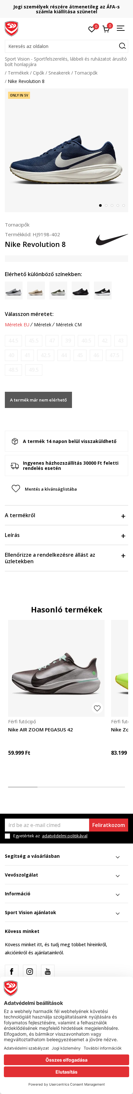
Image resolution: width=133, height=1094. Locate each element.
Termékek (18, 73)
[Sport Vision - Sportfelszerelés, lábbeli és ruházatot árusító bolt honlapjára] (11, 28)
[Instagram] (29, 971)
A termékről (20, 515)
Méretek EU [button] (17, 324)
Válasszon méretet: (29, 314)
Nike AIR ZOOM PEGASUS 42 (40, 729)
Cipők (38, 73)
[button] (66, 46)
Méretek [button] (42, 324)
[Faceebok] (11, 971)
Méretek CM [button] (69, 324)
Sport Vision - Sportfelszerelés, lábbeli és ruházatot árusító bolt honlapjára (66, 61)
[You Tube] (47, 971)
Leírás (12, 535)
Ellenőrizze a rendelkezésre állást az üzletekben (50, 558)
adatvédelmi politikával (64, 836)
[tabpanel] (66, 150)
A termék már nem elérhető (38, 400)
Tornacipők (85, 73)
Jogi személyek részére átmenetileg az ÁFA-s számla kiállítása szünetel (66, 9)
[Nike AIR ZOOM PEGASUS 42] (56, 668)
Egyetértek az (50, 836)
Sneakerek (59, 73)
